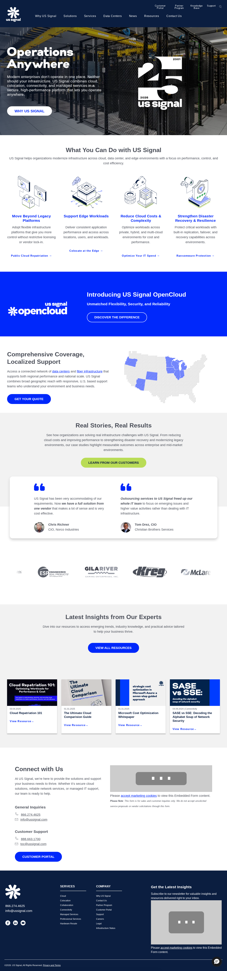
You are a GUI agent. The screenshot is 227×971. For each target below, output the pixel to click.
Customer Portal (160, 6)
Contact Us (174, 16)
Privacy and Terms (52, 965)
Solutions (70, 16)
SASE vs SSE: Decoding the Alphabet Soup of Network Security (192, 717)
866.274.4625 (30, 814)
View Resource (20, 721)
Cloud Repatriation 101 (26, 713)
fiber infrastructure (90, 371)
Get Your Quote (29, 399)
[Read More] (141, 692)
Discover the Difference (117, 317)
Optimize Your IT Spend (139, 255)
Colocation (65, 900)
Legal (99, 923)
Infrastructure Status (105, 928)
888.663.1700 (30, 839)
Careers (100, 919)
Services (90, 16)
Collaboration (66, 905)
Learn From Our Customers (113, 462)
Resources (151, 16)
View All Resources (113, 648)
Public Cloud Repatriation (30, 255)
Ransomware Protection (194, 255)
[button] (217, 962)
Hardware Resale (68, 923)
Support (211, 5)
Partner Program (179, 6)
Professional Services (70, 919)
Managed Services (69, 914)
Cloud (63, 896)
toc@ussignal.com (33, 844)
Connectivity (191, 709)
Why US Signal (45, 16)
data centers (61, 371)
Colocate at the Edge (84, 250)
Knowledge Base (196, 6)
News (133, 16)
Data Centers (112, 16)
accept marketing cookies (139, 795)
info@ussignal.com (33, 819)
